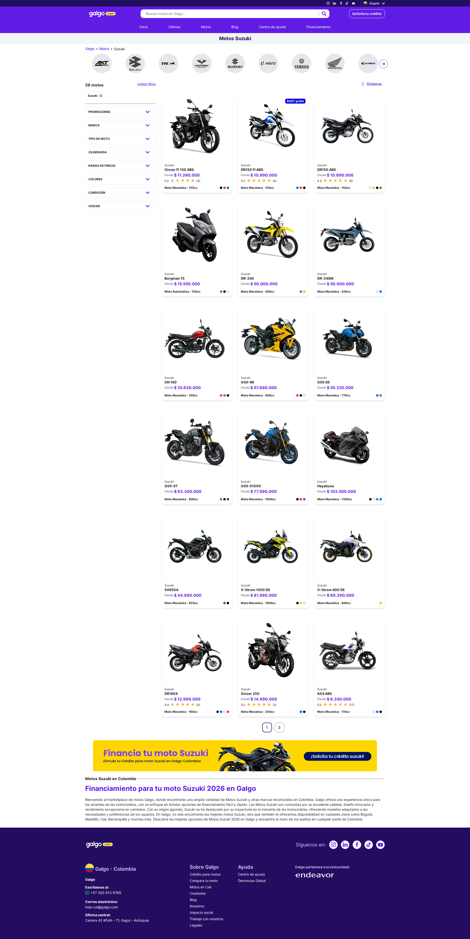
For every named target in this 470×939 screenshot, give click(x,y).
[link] (328, 3)
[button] (371, 84)
